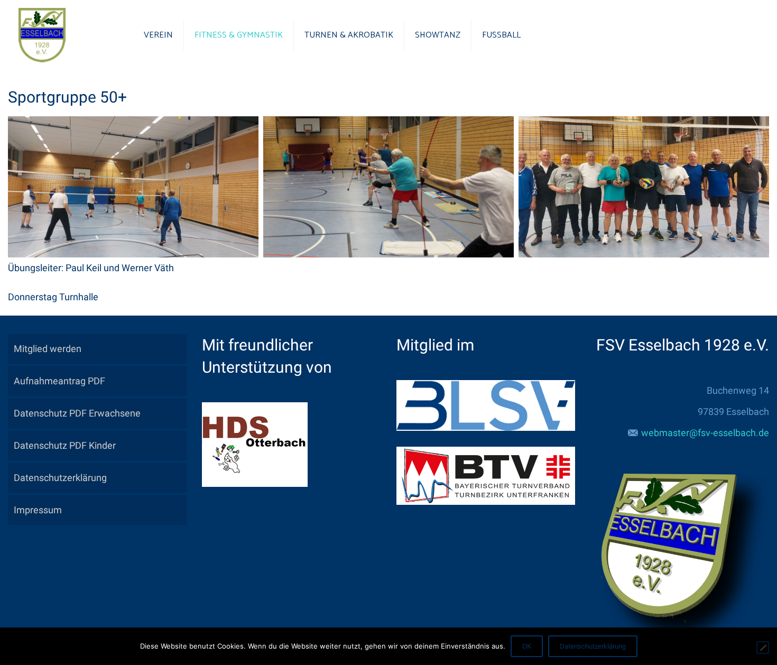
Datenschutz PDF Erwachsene (77, 413)
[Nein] (762, 647)
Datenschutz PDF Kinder (65, 445)
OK (526, 646)
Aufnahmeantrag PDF (59, 380)
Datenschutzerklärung (60, 477)
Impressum (38, 509)
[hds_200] (255, 483)
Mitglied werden (47, 348)
